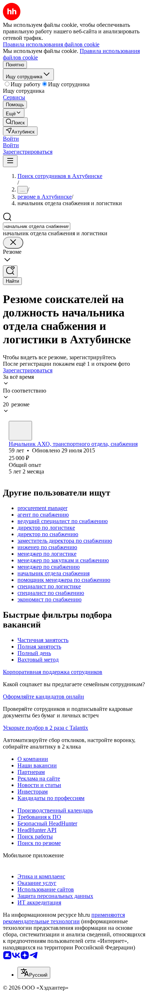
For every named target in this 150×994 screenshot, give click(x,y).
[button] (11, 139)
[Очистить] (13, 243)
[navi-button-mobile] (10, 161)
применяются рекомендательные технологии (64, 918)
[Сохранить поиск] (10, 271)
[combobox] (36, 226)
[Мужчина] (20, 430)
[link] (15, 122)
